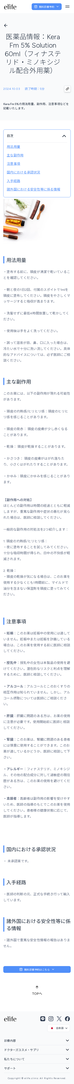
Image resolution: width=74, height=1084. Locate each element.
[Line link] (42, 1018)
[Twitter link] (59, 1018)
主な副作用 (15, 155)
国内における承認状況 (23, 172)
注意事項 (13, 164)
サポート (10, 1068)
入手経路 (13, 181)
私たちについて (14, 1059)
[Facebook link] (67, 1018)
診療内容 (10, 1041)
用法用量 (13, 147)
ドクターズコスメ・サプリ (21, 1050)
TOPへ (37, 994)
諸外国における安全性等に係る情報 (33, 189)
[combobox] (58, 1028)
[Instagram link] (51, 1018)
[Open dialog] (67, 6)
